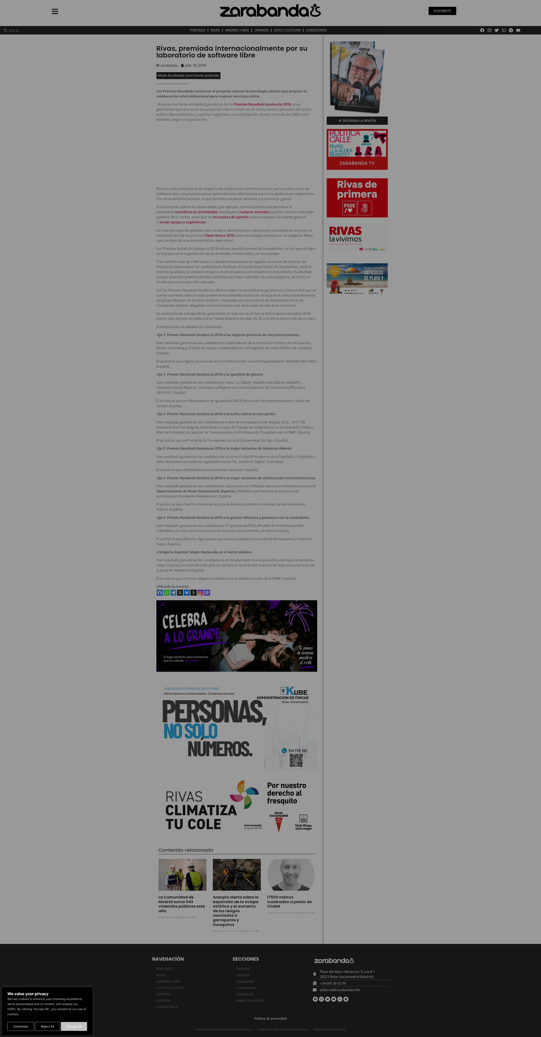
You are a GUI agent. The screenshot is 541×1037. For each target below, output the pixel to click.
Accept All (74, 1026)
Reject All (47, 1026)
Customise (20, 1026)
